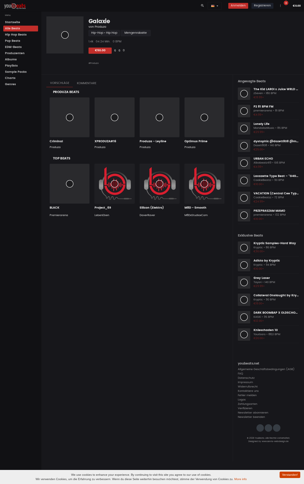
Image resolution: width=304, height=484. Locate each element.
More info (240, 479)
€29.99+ (259, 132)
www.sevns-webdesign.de (275, 441)
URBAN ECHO (263, 158)
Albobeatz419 (262, 162)
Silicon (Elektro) (152, 207)
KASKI (257, 317)
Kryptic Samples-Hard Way (275, 243)
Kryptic (258, 247)
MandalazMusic (264, 128)
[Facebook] (268, 428)
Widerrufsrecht (248, 386)
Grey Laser (262, 278)
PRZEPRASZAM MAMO (269, 210)
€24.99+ (259, 201)
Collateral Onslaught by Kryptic (278, 295)
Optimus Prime (195, 141)
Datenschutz (246, 378)
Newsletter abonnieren (253, 412)
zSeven (258, 93)
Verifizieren (245, 408)
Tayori (258, 282)
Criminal (56, 141)
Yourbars (260, 334)
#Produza (94, 63)
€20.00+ (259, 338)
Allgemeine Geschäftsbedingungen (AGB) (266, 369)
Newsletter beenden (251, 417)
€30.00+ (259, 251)
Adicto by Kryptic (267, 260)
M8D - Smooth (195, 207)
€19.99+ (259, 97)
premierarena (263, 110)
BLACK (54, 207)
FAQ (240, 373)
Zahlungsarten (247, 404)
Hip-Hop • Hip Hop (104, 32)
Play (65, 35)
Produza (100, 26)
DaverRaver (147, 215)
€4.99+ (258, 115)
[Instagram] (260, 428)
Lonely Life (261, 124)
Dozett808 (260, 145)
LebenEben (102, 215)
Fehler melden (247, 395)
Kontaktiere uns (248, 391)
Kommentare (86, 83)
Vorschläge (59, 83)
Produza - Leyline (153, 141)
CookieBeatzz (262, 180)
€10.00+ (259, 184)
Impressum (245, 382)
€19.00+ (259, 303)
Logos (242, 399)
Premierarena (59, 215)
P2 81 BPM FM (263, 106)
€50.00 (100, 50)
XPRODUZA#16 (105, 141)
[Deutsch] (212, 5)
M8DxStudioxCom (196, 215)
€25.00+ (259, 149)
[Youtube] (276, 428)
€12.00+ (259, 321)
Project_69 (103, 207)
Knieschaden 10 (266, 330)
